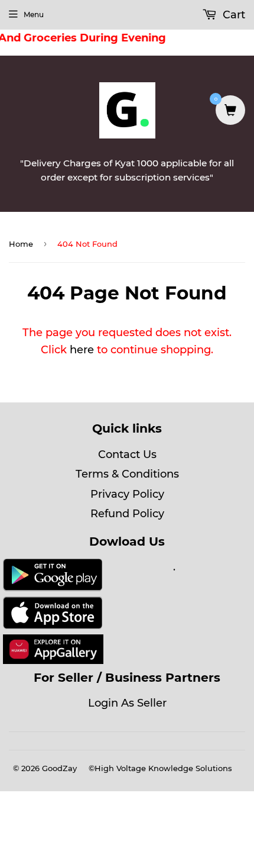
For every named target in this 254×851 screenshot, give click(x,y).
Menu (34, 14)
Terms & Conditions (127, 474)
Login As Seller (127, 703)
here (82, 349)
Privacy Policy (127, 494)
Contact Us (127, 454)
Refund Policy (127, 513)
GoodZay (59, 768)
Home (21, 244)
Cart (232, 14)
